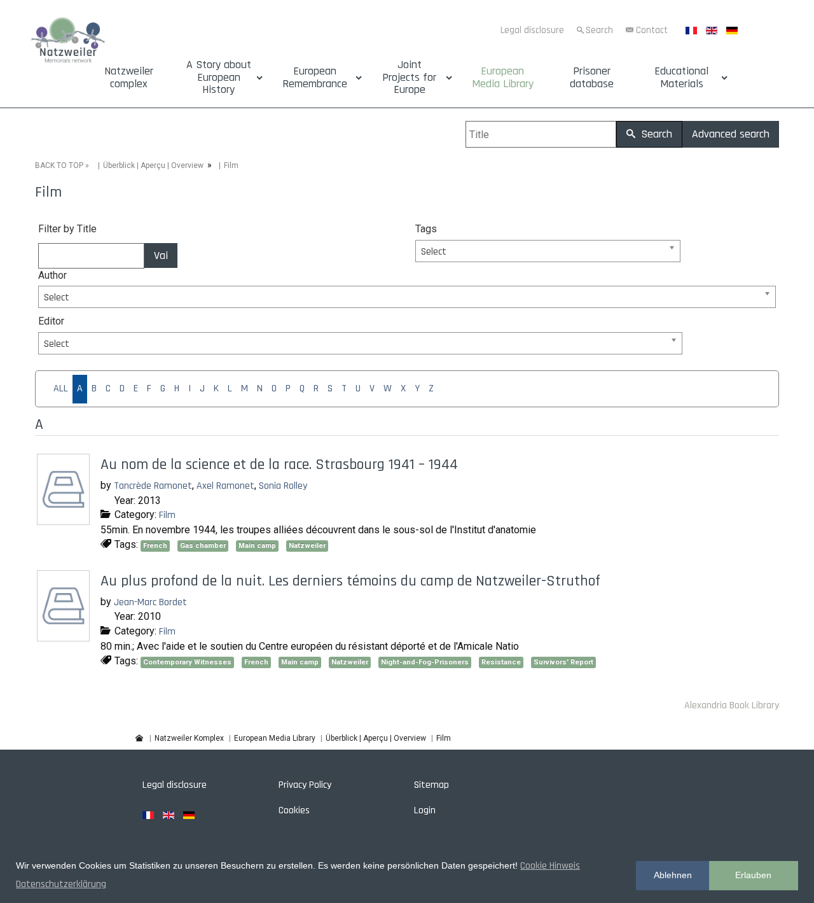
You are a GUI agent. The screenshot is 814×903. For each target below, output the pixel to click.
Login (425, 810)
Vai (161, 255)
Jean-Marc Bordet (150, 602)
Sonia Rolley (283, 486)
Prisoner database (592, 77)
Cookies (294, 810)
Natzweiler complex (128, 77)
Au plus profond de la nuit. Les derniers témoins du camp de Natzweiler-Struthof (350, 581)
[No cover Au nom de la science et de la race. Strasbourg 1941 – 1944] (65, 520)
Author (52, 275)
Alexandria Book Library (731, 705)
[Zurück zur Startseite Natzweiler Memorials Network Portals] (68, 42)
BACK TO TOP (59, 165)
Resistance (501, 662)
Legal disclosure (532, 30)
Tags (426, 229)
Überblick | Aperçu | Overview (153, 165)
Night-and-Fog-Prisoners (425, 662)
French (155, 546)
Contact (652, 30)
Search (599, 30)
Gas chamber (203, 546)
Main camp (257, 546)
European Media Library (503, 77)
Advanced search (730, 134)
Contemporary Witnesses (187, 662)
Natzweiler (307, 546)
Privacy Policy (305, 785)
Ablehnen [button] (673, 875)
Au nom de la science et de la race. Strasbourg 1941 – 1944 (279, 464)
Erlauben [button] (753, 875)
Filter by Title (67, 229)
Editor (51, 321)
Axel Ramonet (225, 486)
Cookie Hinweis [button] (550, 865)
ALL (60, 388)
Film (167, 515)
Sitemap (431, 785)
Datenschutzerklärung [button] (61, 884)
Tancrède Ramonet (153, 486)
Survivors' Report (563, 662)
